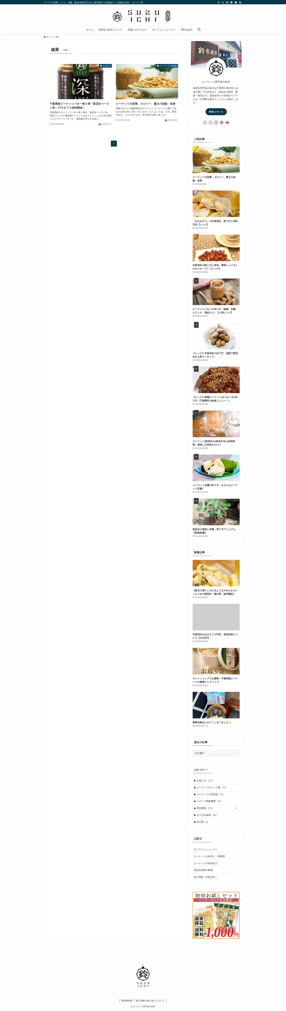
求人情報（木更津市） (206, 877)
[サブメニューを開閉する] (236, 808)
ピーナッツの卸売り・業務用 (209, 856)
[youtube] (236, 2)
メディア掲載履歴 (209, 801)
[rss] (240, 2)
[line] (231, 2)
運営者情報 (126, 1000)
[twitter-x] (223, 2)
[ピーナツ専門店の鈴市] (143, 15)
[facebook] (218, 2)
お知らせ (205, 780)
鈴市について (216, 111)
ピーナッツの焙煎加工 (206, 863)
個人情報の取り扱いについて (150, 1000)
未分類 (202, 822)
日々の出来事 (206, 815)
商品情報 (205, 808)
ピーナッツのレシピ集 (211, 787)
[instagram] (227, 2)
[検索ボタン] (199, 29)
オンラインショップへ (206, 849)
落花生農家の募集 (203, 870)
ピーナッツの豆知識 (210, 794)
